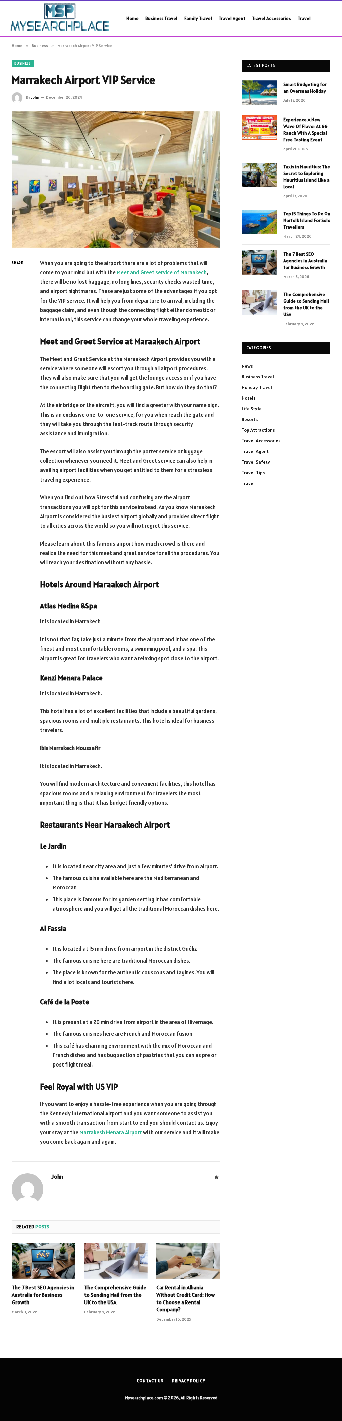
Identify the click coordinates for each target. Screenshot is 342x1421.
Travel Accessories (271, 18)
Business (22, 63)
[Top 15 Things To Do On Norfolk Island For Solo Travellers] (259, 222)
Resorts (250, 419)
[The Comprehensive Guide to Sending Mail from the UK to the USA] (116, 1261)
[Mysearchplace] (60, 18)
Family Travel (198, 18)
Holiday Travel (257, 387)
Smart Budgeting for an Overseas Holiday (304, 87)
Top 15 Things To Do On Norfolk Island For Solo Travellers (306, 220)
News (247, 366)
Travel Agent (232, 18)
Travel (304, 18)
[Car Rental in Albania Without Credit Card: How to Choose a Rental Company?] (188, 1261)
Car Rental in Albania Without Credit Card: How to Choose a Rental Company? (185, 1298)
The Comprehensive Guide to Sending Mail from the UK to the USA (115, 1295)
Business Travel (161, 18)
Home (132, 18)
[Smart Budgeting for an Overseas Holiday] (259, 92)
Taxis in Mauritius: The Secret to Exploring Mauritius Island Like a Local (306, 177)
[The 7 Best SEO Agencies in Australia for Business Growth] (43, 1261)
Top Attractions (258, 430)
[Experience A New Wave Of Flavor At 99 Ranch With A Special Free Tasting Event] (259, 127)
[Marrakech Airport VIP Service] (116, 179)
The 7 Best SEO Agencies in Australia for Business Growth (43, 1295)
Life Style (252, 409)
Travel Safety (256, 462)
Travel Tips (253, 473)
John (35, 97)
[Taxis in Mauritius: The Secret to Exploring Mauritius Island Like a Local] (259, 175)
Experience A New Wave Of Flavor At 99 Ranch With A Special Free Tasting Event (305, 129)
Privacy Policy (188, 1381)
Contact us (150, 1381)
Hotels (248, 398)
